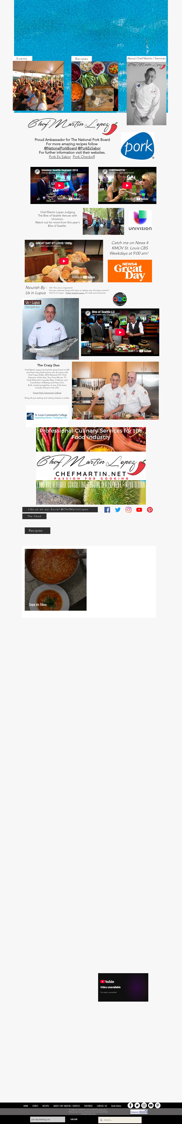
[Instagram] (128, 510)
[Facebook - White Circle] (130, 1105)
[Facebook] (107, 510)
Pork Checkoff (84, 157)
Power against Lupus (75, 293)
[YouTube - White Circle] (151, 1105)
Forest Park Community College (47, 392)
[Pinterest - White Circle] (158, 1105)
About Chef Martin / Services (146, 58)
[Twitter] (118, 510)
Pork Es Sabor (60, 157)
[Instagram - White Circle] (144, 1105)
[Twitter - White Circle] (137, 1105)
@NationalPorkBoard (60, 148)
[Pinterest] (150, 510)
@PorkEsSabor (89, 148)
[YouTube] (139, 510)
